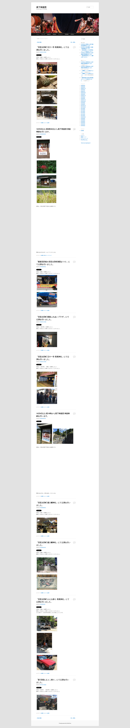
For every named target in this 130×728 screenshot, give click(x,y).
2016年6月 (83, 121)
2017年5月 (83, 112)
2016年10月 (83, 117)
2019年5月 (83, 98)
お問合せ (72, 34)
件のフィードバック (48, 255)
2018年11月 (83, 99)
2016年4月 (83, 124)
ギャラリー (60, 34)
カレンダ (43, 34)
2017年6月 (83, 111)
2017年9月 (83, 108)
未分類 (42, 122)
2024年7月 (83, 91)
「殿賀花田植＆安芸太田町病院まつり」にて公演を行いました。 (87, 79)
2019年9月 (83, 97)
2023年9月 (83, 94)
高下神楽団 (41, 7)
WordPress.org (84, 139)
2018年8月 (83, 102)
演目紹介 (54, 34)
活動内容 (49, 34)
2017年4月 (83, 114)
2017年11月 (83, 105)
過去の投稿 (38, 42)
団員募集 (66, 34)
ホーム (38, 34)
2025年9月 (83, 85)
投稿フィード (83, 137)
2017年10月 (83, 107)
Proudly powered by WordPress (65, 723)
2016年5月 (83, 122)
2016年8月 (83, 119)
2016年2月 (83, 125)
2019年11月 (83, 95)
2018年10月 (83, 101)
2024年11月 (83, 88)
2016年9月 (83, 118)
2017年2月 (83, 115)
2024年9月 (83, 89)
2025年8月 (83, 87)
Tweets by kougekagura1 (86, 143)
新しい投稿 (73, 42)
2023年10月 (83, 92)
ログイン (82, 135)
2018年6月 (83, 104)
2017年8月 (83, 109)
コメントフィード (84, 138)
